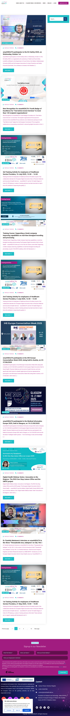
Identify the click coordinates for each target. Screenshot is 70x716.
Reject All (18, 710)
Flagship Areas (30, 3)
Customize (9, 710)
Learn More (61, 666)
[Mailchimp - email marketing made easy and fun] (9, 673)
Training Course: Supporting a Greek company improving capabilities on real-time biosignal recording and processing (23, 235)
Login (54, 3)
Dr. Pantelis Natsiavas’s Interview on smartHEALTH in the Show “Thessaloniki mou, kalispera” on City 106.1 (22, 541)
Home (17, 3)
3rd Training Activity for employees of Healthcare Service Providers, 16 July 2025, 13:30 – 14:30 (21, 173)
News (44, 3)
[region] (18, 706)
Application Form (63, 3)
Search (65, 19)
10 (31, 628)
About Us (21, 3)
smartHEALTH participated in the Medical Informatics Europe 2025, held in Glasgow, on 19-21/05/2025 (22, 422)
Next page (36, 628)
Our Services (37, 3)
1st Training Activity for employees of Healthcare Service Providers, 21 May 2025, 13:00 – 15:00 (21, 603)
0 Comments (20, 48)
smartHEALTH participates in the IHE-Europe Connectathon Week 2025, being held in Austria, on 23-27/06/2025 (23, 360)
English (49, 3)
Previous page (5, 628)
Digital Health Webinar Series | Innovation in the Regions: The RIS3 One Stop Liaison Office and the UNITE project (21, 479)
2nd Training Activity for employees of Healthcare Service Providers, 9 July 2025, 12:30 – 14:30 (21, 298)
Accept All (27, 710)
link (64, 663)
